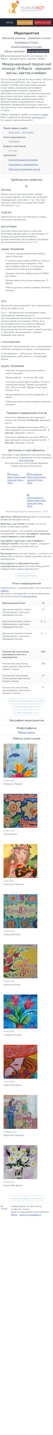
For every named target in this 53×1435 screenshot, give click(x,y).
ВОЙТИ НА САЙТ (43, 22)
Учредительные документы (23, 159)
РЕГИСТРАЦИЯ (25, 22)
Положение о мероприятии (23, 164)
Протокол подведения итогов (24, 169)
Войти (14, 1214)
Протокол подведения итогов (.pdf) (27, 700)
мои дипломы (26, 460)
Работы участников (14, 51)
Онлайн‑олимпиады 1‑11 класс (26, 46)
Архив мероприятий (38, 51)
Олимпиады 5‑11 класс (26, 42)
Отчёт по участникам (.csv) (26, 706)
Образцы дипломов (26, 575)
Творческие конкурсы (13, 37)
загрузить (37, 117)
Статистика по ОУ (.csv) (26, 712)
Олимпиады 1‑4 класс (39, 37)
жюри (45, 114)
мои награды (30, 596)
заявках (5, 590)
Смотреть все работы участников (26, 1198)
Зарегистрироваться (30, 1214)
